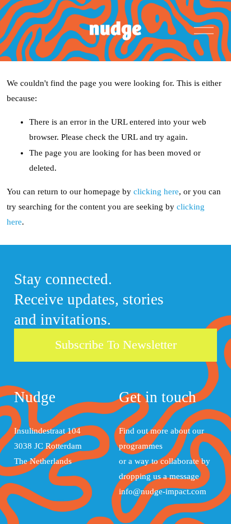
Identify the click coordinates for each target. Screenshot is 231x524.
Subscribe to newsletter (116, 345)
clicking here (156, 191)
